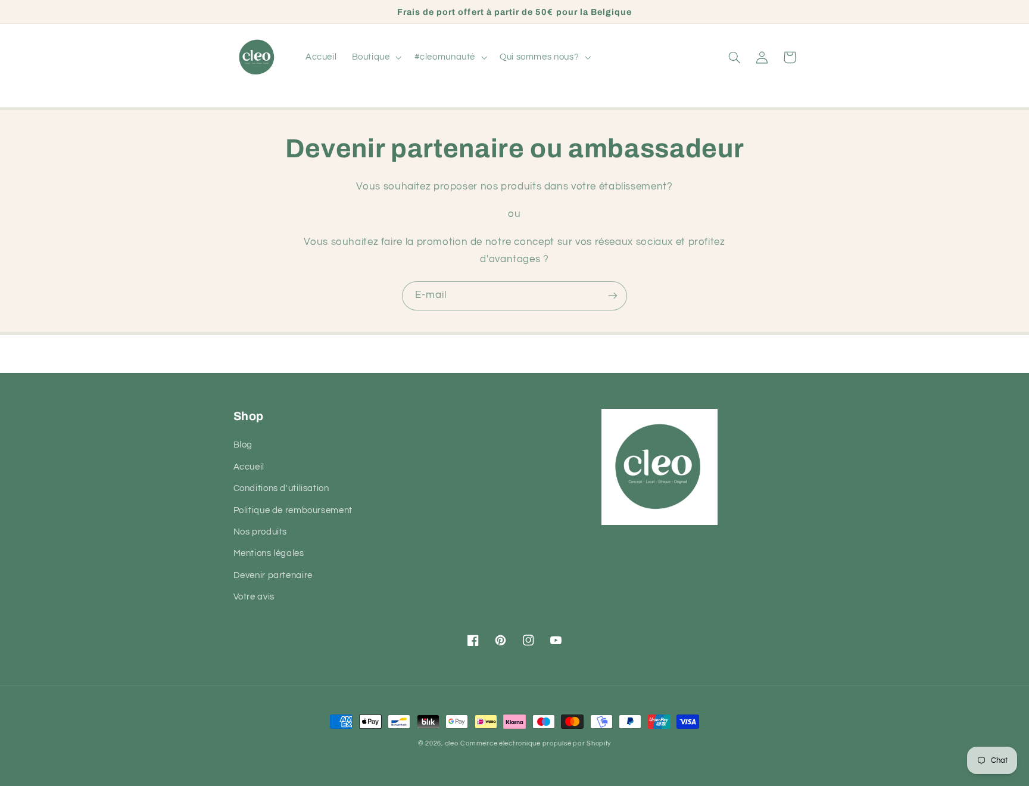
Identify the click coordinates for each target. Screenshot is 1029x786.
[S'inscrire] (612, 295)
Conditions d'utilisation (281, 488)
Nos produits (260, 531)
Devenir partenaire (273, 575)
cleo (452, 743)
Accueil (248, 466)
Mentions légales (268, 553)
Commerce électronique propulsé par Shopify (535, 743)
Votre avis (254, 596)
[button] (375, 57)
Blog (243, 444)
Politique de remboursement (293, 510)
